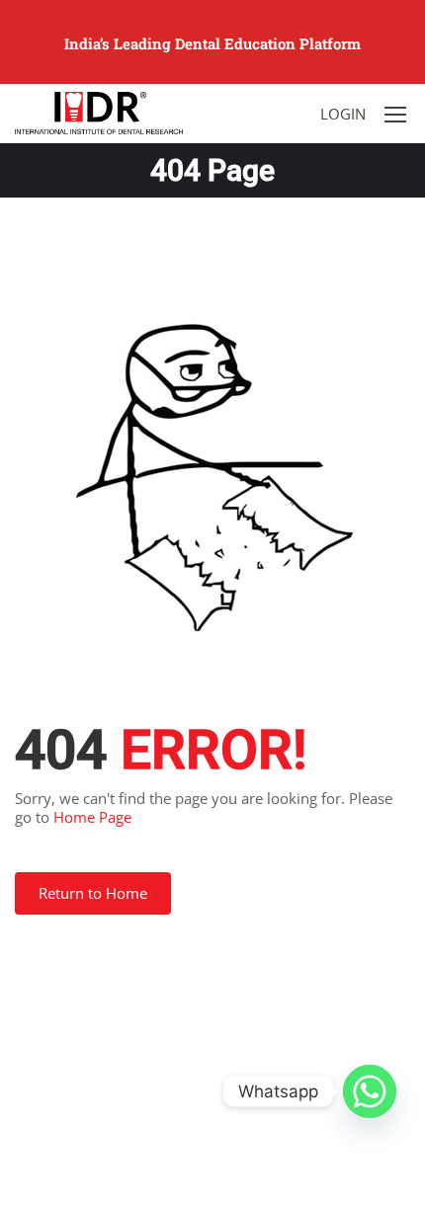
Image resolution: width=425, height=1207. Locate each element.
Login (343, 113)
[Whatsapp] (369, 1091)
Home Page (92, 817)
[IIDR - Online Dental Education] (99, 112)
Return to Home (93, 893)
